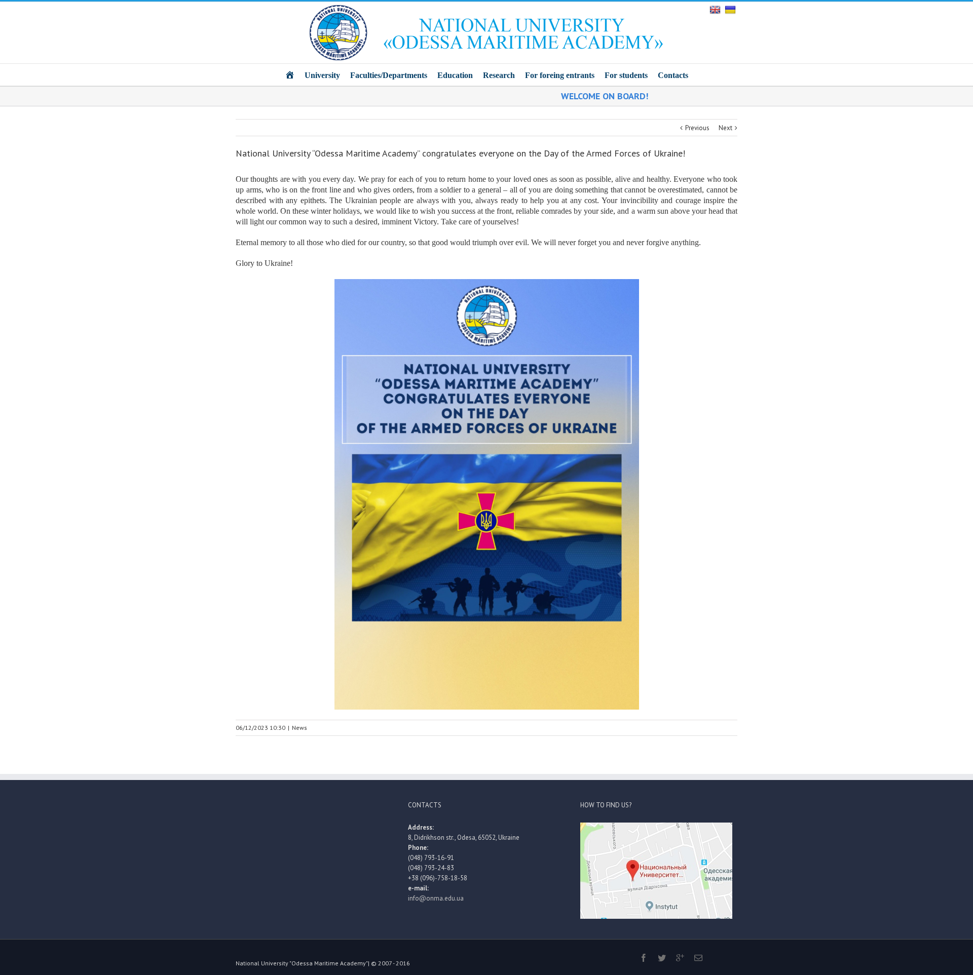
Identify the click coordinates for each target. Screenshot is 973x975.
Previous (697, 128)
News (299, 727)
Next (725, 128)
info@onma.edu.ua (436, 898)
